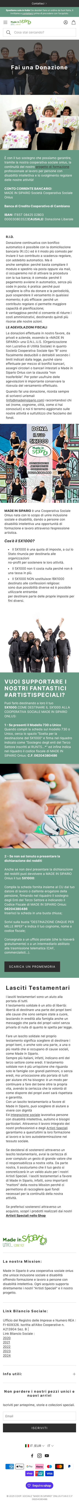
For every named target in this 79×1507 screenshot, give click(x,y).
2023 (7, 1351)
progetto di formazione (52, 167)
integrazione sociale (25, 1115)
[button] (39, 32)
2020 (7, 1338)
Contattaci (38, 3)
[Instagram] (39, 1455)
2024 (7, 1355)
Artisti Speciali (57, 1128)
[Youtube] (47, 1455)
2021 (6, 1342)
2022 (6, 1347)
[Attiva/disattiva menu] (5, 22)
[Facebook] (32, 1455)
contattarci (27, 13)
